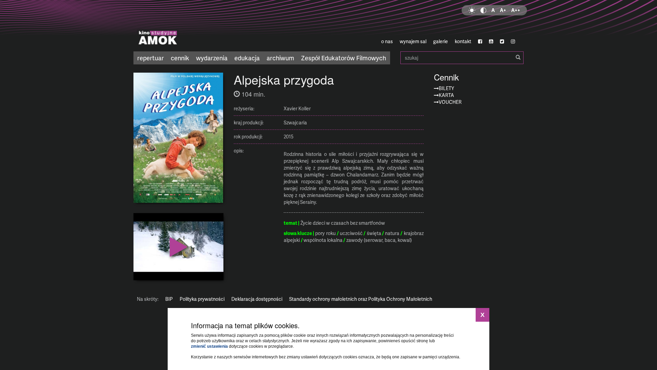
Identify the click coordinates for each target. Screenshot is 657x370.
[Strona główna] (198, 25)
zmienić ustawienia (209, 346)
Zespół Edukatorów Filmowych (343, 57)
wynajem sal (413, 41)
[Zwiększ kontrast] (483, 10)
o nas (387, 41)
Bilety (446, 88)
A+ (503, 10)
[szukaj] (518, 57)
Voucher (450, 102)
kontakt (463, 41)
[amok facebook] (480, 41)
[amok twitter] (502, 41)
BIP (169, 299)
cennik (180, 57)
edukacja (247, 57)
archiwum (280, 57)
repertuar (150, 57)
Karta (446, 95)
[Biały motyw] (471, 10)
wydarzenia (212, 57)
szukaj (462, 57)
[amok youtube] (491, 41)
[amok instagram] (512, 41)
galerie (440, 41)
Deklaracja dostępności (256, 299)
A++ (515, 10)
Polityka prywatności (202, 299)
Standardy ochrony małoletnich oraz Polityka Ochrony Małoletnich (360, 299)
